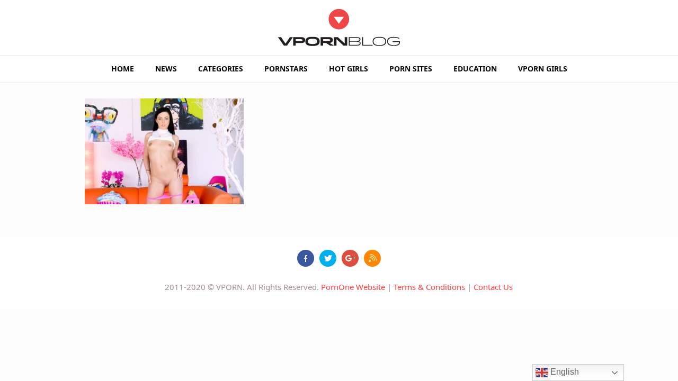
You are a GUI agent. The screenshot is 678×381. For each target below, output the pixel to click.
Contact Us (493, 287)
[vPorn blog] (339, 27)
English (563, 371)
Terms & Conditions (429, 287)
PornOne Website (353, 287)
